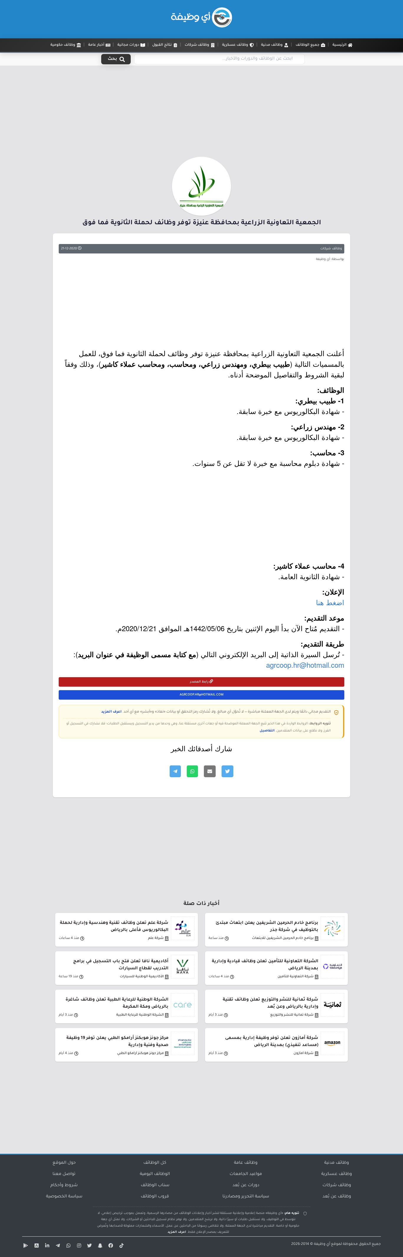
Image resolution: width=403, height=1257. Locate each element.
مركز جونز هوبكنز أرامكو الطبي (140, 1053)
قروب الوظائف (155, 1196)
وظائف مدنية (336, 1163)
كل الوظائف (154, 1163)
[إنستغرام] (78, 1247)
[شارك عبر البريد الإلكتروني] (210, 771)
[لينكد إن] (46, 1247)
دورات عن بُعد (245, 1185)
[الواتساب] (68, 1247)
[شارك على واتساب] (192, 771)
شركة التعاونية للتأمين (296, 977)
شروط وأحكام (64, 1185)
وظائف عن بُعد (336, 1196)
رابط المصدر (199, 682)
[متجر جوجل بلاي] (25, 1247)
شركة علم (156, 938)
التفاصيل (267, 731)
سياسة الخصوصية (64, 1196)
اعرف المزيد (111, 712)
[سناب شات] (99, 1247)
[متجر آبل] (36, 1247)
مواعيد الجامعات (246, 1174)
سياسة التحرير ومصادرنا (245, 1196)
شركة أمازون (304, 1053)
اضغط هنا (330, 602)
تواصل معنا (64, 1174)
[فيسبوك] (110, 1247)
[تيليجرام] (57, 1247)
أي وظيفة (322, 1244)
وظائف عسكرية (336, 1174)
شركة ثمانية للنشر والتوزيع (292, 1015)
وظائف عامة (246, 1163)
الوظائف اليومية (155, 1174)
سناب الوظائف (155, 1185)
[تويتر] (89, 1247)
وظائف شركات (331, 249)
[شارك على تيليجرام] (175, 771)
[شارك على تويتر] (227, 771)
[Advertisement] (201, 113)
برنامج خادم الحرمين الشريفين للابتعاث (283, 938)
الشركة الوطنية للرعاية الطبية (140, 1015)
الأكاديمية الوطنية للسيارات (142, 977)
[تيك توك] (121, 1247)
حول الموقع (64, 1163)
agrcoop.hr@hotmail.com (305, 664)
